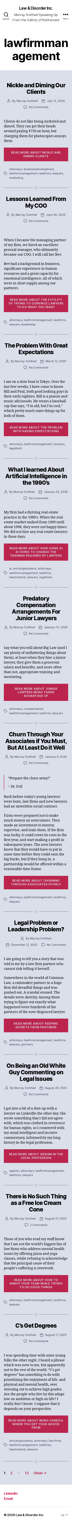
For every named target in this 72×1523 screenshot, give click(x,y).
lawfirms (45, 173)
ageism (14, 1171)
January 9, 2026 (56, 757)
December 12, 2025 (24, 945)
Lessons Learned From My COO (36, 202)
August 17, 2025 (56, 1335)
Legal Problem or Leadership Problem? (36, 926)
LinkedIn (10, 1493)
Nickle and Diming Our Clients (36, 88)
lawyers (57, 173)
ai (10, 568)
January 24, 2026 (56, 492)
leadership (28, 324)
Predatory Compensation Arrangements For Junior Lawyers (36, 608)
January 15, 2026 (56, 627)
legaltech (15, 448)
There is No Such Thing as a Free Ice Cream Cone (36, 1203)
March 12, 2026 (56, 361)
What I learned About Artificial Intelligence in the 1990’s (36, 476)
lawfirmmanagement (23, 173)
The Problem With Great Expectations (36, 348)
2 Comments (38, 1225)
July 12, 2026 (56, 101)
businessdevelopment (39, 169)
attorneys (15, 169)
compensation (33, 709)
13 (27, 1473)
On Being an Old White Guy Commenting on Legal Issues (36, 1072)
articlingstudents (24, 568)
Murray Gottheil (27, 101)
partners (27, 1044)
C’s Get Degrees (35, 1325)
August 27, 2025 (56, 1218)
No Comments (38, 107)
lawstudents (17, 577)
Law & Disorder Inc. (36, 8)
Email (8, 1499)
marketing (16, 178)
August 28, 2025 (56, 1088)
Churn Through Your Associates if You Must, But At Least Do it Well (36, 741)
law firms (55, 1440)
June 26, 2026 (56, 215)
